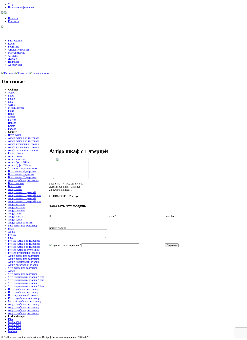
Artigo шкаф (15, 189)
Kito (10, 319)
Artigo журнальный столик (23, 144)
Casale (11, 116)
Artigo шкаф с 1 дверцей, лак (24, 195)
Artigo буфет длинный (20, 222)
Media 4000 (14, 325)
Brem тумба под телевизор (23, 289)
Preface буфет (15, 153)
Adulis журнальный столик (23, 261)
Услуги (12, 4)
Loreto (11, 125)
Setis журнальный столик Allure (26, 286)
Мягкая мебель (16, 52)
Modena (12, 331)
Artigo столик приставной (23, 150)
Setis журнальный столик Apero (26, 280)
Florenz (12, 119)
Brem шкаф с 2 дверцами (22, 177)
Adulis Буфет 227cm (19, 165)
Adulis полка (15, 156)
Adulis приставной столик (23, 264)
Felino (11, 98)
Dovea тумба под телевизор (23, 298)
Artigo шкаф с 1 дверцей (22, 192)
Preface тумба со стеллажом (23, 249)
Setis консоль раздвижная (22, 168)
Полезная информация (21, 7)
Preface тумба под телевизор (24, 240)
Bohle (11, 113)
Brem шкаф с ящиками (21, 174)
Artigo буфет (15, 219)
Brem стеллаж (16, 183)
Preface (12, 234)
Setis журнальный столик (22, 283)
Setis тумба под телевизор (22, 225)
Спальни (13, 55)
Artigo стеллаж (16, 210)
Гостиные (13, 46)
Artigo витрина (16, 204)
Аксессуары (15, 64)
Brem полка (14, 186)
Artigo (11, 270)
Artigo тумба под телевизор (23, 138)
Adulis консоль (16, 159)
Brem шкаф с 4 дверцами (22, 171)
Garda (11, 104)
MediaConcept (16, 107)
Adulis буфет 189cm (19, 162)
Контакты (13, 21)
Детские (12, 58)
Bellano (12, 122)
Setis (10, 237)
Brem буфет (14, 134)
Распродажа (15, 40)
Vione (11, 92)
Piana (11, 110)
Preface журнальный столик (24, 252)
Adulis (11, 231)
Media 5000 (14, 328)
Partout (12, 128)
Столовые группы (18, 49)
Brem (11, 228)
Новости (13, 18)
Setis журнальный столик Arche (26, 277)
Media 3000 (14, 322)
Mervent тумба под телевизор (24, 301)
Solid (11, 95)
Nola (10, 101)
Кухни (11, 43)
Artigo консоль (16, 216)
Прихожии (14, 61)
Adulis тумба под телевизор (23, 255)
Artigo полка (15, 213)
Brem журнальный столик (23, 295)
